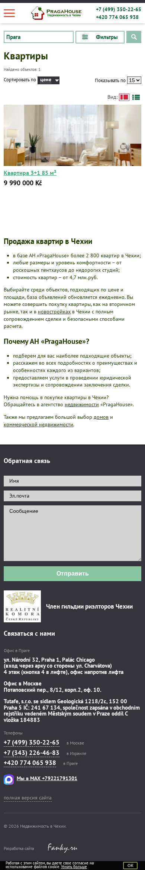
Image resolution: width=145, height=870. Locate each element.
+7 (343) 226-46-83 (31, 753)
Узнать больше (74, 866)
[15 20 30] (134, 80)
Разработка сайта (19, 848)
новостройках (54, 311)
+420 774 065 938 (117, 17)
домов (101, 417)
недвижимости (82, 404)
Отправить (73, 573)
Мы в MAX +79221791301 (47, 778)
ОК (130, 865)
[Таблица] (136, 97)
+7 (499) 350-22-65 (118, 9)
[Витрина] (124, 97)
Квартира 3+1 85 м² (30, 173)
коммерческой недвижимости (38, 424)
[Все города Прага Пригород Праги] (39, 37)
